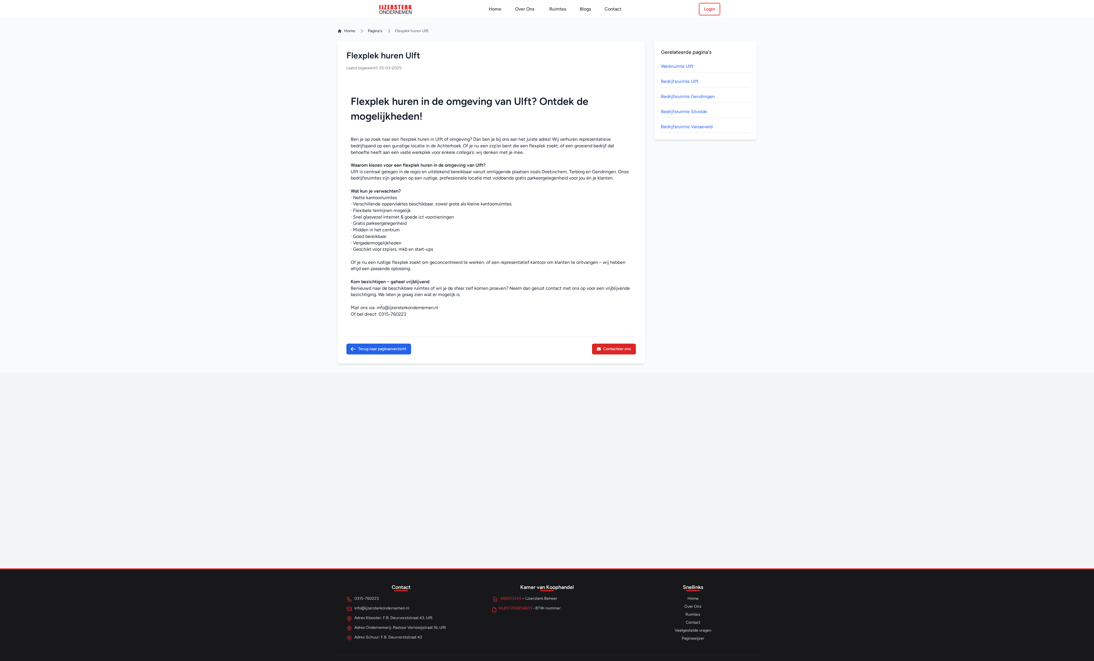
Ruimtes (557, 9)
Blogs (585, 9)
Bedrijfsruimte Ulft (680, 81)
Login (709, 9)
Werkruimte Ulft (677, 66)
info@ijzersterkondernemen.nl (407, 307)
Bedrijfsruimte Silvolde (684, 111)
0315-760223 (392, 314)
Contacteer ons (617, 348)
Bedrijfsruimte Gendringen (688, 96)
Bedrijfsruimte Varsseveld (687, 126)
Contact (613, 9)
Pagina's (375, 30)
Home (495, 9)
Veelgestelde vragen (693, 630)
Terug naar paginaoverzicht (382, 348)
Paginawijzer (693, 638)
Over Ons (524, 9)
